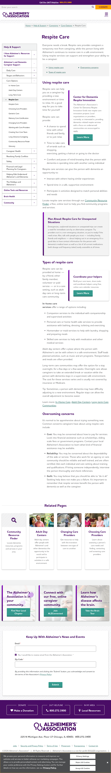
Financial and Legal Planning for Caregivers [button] (16, 167)
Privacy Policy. (49, 768)
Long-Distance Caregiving (18, 137)
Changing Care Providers (18, 123)
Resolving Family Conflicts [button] (17, 156)
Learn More (83, 137)
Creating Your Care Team (18, 132)
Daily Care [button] (11, 70)
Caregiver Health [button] (14, 151)
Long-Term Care (15, 95)
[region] (55, 762)
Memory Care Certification (19, 118)
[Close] (107, 762)
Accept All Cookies (83, 768)
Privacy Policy (45, 674)
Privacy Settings (82, 756)
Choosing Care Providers (18, 109)
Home (28, 25)
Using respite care (56, 67)
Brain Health (9, 196)
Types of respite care (57, 72)
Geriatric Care (14, 113)
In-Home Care (14, 86)
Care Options (66, 25)
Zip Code (19, 659)
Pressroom (65, 746)
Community (9, 203)
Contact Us (93, 746)
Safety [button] (9, 161)
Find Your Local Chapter (18, 612)
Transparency (79, 746)
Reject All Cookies (83, 762)
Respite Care (13, 100)
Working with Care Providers (19, 127)
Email (17, 643)
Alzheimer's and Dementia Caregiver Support (15, 63)
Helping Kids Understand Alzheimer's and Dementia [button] (17, 175)
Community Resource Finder (19, 141)
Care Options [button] (12, 81)
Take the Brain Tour (92, 612)
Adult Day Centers (15, 90)
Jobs (15, 746)
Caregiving (53, 25)
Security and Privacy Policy (32, 746)
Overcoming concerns (89, 67)
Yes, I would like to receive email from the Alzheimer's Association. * (46, 655)
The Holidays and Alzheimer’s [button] (14, 183)
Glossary (12, 146)
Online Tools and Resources (16, 190)
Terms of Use (52, 746)
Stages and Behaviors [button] (15, 75)
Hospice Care (13, 104)
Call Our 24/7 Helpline (49, 2)
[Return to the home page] (16, 14)
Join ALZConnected (55, 612)
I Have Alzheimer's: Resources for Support (17, 54)
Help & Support (39, 25)
